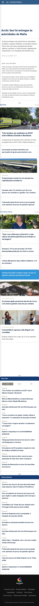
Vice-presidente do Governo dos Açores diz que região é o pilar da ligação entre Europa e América (18, 495)
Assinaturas (32, 595)
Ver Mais (37, 105)
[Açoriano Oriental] (19, 585)
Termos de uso (7, 595)
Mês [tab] (31, 384)
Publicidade (31, 589)
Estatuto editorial (21, 589)
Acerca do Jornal (9, 589)
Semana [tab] (19, 384)
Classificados (11, 592)
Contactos (19, 592)
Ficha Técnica (28, 592)
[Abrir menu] (2, 2)
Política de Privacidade (20, 595)
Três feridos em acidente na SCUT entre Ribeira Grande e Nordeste (17, 134)
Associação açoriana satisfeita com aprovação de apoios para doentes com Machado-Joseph (16, 152)
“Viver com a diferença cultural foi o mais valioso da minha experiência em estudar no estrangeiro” (18, 236)
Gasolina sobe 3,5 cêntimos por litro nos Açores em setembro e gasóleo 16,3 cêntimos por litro (19, 192)
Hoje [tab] (8, 384)
